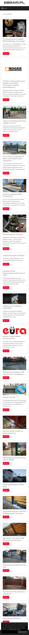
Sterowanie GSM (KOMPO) (12, 618)
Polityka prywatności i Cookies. (15, 629)
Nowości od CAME (9, 397)
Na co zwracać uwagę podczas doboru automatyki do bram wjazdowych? (13, 159)
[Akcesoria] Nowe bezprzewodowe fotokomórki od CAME (14, 273)
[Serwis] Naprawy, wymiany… (13, 234)
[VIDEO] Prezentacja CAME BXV (14, 255)
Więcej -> (6, 53)
